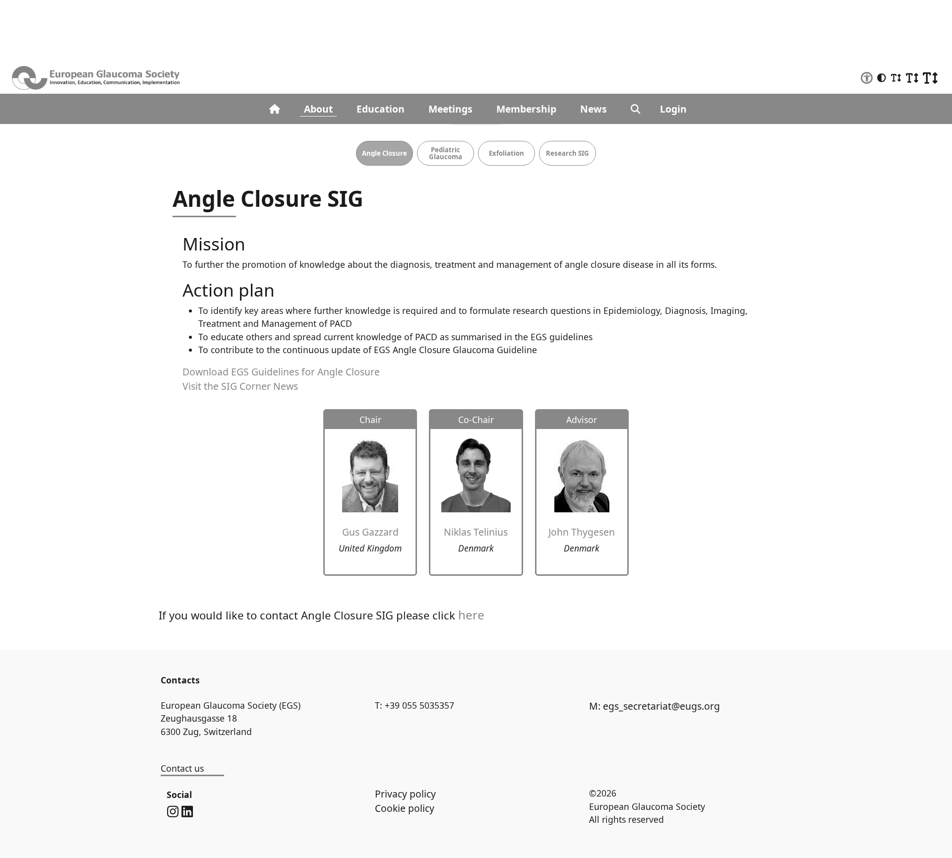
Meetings (450, 109)
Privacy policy (405, 793)
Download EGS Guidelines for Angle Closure (281, 371)
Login (673, 109)
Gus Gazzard (370, 532)
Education (381, 109)
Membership (526, 109)
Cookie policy (404, 808)
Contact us (182, 768)
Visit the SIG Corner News (240, 386)
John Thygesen (581, 532)
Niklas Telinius (476, 532)
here (471, 615)
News (593, 109)
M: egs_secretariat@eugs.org (654, 706)
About (318, 109)
